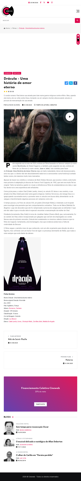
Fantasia (18, 308)
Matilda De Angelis (49, 321)
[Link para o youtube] (48, 2)
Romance (12, 308)
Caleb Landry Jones (15, 321)
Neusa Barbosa (25, 430)
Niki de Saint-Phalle (17, 339)
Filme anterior (15, 336)
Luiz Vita (23, 458)
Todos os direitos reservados (47, 477)
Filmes (14, 28)
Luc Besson (13, 319)
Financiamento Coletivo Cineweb (40, 390)
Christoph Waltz (27, 321)
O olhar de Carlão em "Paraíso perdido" (34, 455)
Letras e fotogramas (24, 438)
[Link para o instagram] (52, 2)
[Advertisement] (40, 52)
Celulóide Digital (22, 424)
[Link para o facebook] (40, 2)
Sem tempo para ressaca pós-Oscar (32, 427)
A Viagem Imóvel (22, 452)
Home (7, 28)
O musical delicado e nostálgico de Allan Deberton (39, 442)
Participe (40, 404)
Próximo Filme (66, 357)
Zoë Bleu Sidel (37, 321)
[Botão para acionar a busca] (77, 20)
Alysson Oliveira (26, 444)
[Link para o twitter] (44, 2)
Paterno (69, 360)
